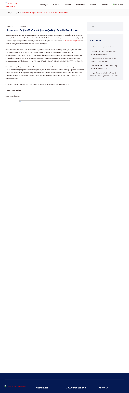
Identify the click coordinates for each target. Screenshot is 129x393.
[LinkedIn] (45, 150)
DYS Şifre (104, 4)
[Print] (45, 153)
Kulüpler (67, 4)
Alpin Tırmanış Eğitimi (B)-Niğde (103, 47)
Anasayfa (9, 13)
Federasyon (43, 4)
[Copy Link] (45, 157)
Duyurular (17, 13)
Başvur (93, 4)
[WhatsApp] (45, 147)
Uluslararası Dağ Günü (72, 41)
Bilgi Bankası (80, 4)
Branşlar (56, 4)
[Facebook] (45, 144)
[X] (45, 140)
